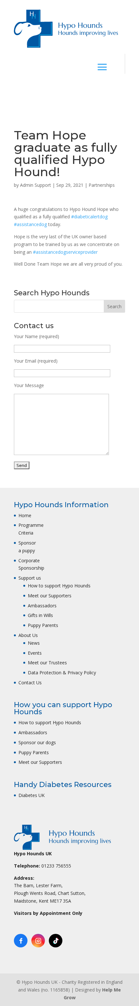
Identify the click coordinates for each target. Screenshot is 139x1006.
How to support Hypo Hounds (59, 586)
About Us (28, 635)
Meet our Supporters (49, 596)
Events (35, 653)
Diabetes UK (31, 795)
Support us (29, 578)
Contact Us (30, 682)
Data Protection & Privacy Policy (62, 672)
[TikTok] (55, 940)
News (34, 643)
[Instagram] (38, 940)
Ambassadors (42, 606)
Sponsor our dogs (37, 742)
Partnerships (102, 185)
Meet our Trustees (47, 663)
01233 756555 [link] (56, 866)
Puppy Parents (43, 625)
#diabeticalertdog (89, 217)
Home (24, 515)
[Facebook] (20, 940)
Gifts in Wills (40, 615)
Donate (75, 88)
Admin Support (35, 185)
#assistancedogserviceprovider (65, 252)
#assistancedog (30, 224)
